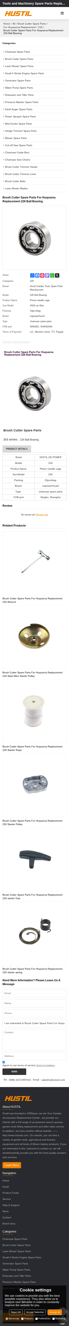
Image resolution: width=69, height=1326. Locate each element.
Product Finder (10, 1192)
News (5, 1211)
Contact (6, 1217)
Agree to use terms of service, (28, 1065)
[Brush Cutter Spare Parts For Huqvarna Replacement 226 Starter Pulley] (34, 785)
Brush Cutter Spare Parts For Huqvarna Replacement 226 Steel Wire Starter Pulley (32, 674)
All (14, 23)
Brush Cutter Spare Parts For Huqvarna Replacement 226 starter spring (32, 970)
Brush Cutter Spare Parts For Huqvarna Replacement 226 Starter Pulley (32, 822)
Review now (42, 514)
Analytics (29, 1318)
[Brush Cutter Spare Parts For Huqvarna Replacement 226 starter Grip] (34, 859)
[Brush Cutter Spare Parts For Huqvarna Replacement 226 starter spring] (34, 933)
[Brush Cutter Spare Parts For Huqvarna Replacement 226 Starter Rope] (34, 711)
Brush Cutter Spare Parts (32, 23)
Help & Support (10, 1205)
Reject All (16, 1312)
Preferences (44, 1318)
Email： (37, 1079)
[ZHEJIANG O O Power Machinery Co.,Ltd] (18, 13)
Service (6, 1199)
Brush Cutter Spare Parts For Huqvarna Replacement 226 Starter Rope (32, 748)
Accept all (55, 1312)
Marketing (60, 1318)
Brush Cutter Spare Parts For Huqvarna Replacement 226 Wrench (32, 600)
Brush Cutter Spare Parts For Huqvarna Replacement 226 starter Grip (32, 896)
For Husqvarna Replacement (19, 27)
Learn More (12, 1165)
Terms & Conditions (45, 1065)
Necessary (13, 1318)
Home (6, 23)
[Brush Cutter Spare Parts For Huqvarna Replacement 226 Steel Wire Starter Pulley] (34, 637)
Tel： (6, 1079)
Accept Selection (35, 1312)
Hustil (5, 1186)
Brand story (8, 1223)
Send (14, 1071)
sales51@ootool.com (53, 1079)
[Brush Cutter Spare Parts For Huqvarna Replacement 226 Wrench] (34, 563)
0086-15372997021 (20, 1079)
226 (40, 27)
